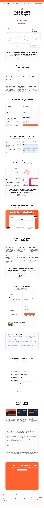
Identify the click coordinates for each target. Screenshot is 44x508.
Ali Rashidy (10, 416)
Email (32, 345)
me (34, 345)
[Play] (22, 219)
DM (33, 345)
